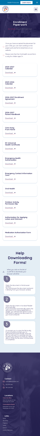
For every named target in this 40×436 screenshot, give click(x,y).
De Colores (12, 29)
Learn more (26, 2)
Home (4, 418)
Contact (5, 427)
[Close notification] (37, 2)
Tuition (4, 425)
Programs (5, 423)
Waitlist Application (8, 430)
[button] (36, 9)
